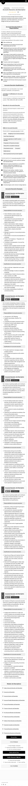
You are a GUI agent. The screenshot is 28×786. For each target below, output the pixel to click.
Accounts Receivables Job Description (12, 704)
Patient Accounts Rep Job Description (12, 716)
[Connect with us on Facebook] (1, 784)
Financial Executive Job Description (11, 728)
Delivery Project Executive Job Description (12, 720)
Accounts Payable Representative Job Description (14, 700)
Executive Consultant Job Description (11, 724)
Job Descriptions (7, 7)
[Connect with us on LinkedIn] (5, 784)
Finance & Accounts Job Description (11, 708)
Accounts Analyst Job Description (11, 696)
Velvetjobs (3, 2)
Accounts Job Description (9, 692)
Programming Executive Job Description (12, 733)
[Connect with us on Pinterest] (3, 784)
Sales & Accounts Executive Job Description (13, 688)
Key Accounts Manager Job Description (12, 712)
